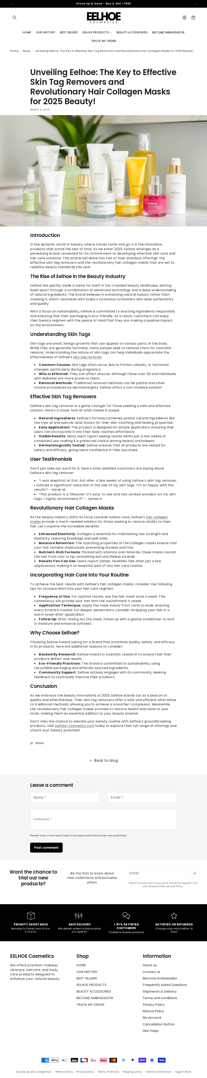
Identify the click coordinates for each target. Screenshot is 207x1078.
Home (14, 51)
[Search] (14, 17)
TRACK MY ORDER (90, 1004)
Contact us (151, 972)
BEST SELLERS (86, 978)
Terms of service (108, 1071)
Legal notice (183, 1071)
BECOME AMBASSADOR (94, 998)
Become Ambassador (160, 978)
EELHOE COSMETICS (39, 1072)
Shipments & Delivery (160, 991)
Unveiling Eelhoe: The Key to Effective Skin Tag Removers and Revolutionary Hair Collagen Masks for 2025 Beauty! (114, 51)
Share (39, 743)
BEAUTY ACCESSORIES (93, 991)
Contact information (158, 1071)
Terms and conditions (160, 998)
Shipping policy (132, 1071)
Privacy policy (85, 1071)
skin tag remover (87, 357)
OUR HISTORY (86, 972)
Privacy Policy (154, 1004)
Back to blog (106, 760)
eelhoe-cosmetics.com (74, 725)
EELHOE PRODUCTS (91, 984)
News (27, 51)
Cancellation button (159, 1024)
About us (150, 965)
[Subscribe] (194, 873)
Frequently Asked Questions (165, 984)
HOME (81, 965)
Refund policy (64, 1071)
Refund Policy (153, 1011)
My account (152, 1017)
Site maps (150, 1030)
